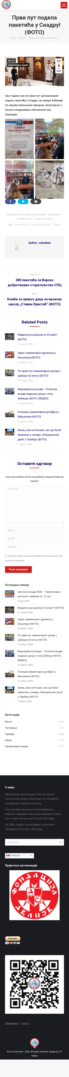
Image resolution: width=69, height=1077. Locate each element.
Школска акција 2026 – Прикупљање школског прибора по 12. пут (39, 594)
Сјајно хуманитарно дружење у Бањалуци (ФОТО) (37, 355)
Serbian (15, 855)
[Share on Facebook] (10, 201)
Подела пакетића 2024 (41, 224)
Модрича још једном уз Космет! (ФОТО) (37, 337)
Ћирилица (11, 1023)
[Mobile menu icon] (64, 5)
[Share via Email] (35, 201)
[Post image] (9, 336)
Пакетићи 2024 (21, 224)
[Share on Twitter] (23, 201)
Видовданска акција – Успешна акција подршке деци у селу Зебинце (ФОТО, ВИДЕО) (37, 394)
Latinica (25, 1023)
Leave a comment (44, 218)
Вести (11, 60)
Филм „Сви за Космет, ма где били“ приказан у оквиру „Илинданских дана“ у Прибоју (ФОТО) (40, 435)
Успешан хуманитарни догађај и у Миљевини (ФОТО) (38, 414)
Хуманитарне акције (18, 65)
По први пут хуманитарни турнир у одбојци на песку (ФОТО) (39, 373)
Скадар (57, 224)
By (54, 214)
